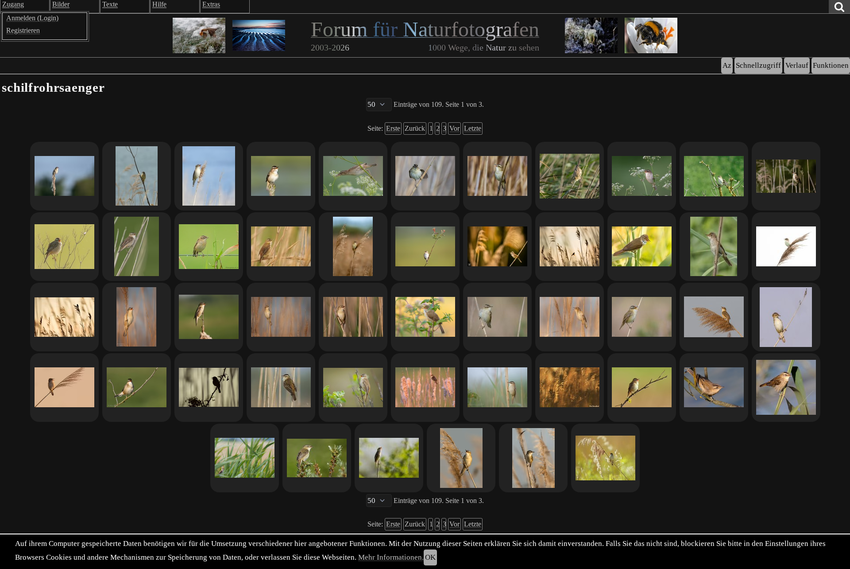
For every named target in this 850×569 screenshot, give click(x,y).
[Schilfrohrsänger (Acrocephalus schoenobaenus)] (461, 458)
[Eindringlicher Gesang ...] (641, 317)
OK (430, 557)
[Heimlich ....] (497, 317)
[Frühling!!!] (389, 458)
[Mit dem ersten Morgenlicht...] (533, 458)
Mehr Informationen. (391, 557)
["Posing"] (425, 176)
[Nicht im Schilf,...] (136, 387)
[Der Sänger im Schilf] (281, 246)
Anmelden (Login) (32, 18)
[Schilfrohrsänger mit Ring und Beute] (569, 176)
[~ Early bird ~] (569, 246)
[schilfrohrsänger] (425, 387)
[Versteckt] (569, 387)
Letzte (472, 128)
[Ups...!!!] (786, 317)
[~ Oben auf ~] (64, 317)
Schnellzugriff (758, 65)
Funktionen (831, 65)
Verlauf (796, 65)
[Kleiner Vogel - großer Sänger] (605, 458)
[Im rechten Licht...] (64, 176)
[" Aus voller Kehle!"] (497, 176)
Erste (393, 128)
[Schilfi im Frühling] (281, 387)
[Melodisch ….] (316, 458)
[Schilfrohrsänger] (208, 176)
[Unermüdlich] (714, 317)
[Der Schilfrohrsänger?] (714, 176)
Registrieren (23, 30)
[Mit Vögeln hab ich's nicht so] (136, 176)
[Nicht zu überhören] (136, 246)
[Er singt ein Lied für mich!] (641, 387)
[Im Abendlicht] (497, 246)
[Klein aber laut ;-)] (353, 387)
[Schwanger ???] (353, 246)
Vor (454, 128)
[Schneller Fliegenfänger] (353, 176)
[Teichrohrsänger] (641, 246)
